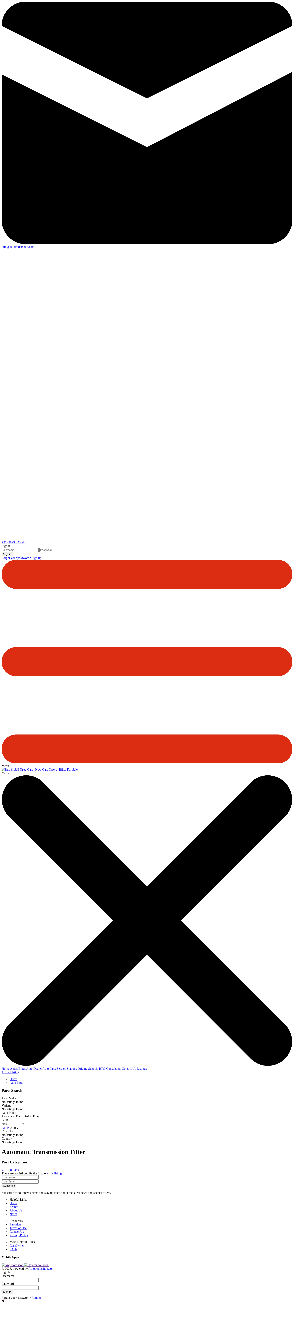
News (13, 1214)
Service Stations (67, 1068)
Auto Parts (49, 1068)
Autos (14, 1068)
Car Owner (17, 1245)
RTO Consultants (110, 1068)
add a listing (54, 1173)
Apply (6, 1127)
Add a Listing (10, 1072)
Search (14, 1206)
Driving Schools (88, 1068)
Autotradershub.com (41, 1268)
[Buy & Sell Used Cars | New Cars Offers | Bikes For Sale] (40, 769)
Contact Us (129, 1068)
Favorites (15, 1224)
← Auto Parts (10, 1169)
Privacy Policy (19, 1235)
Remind (37, 1297)
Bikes (22, 1068)
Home (5, 1068)
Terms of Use (18, 1228)
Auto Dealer (34, 1068)
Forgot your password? (16, 558)
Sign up (36, 558)
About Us (16, 1210)
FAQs (13, 1249)
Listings (142, 1068)
